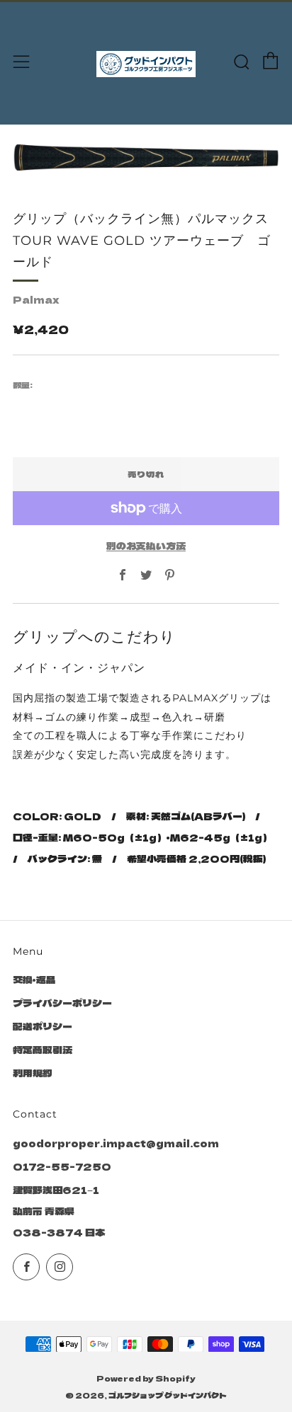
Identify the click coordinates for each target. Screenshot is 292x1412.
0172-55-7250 (62, 1166)
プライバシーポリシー (62, 1003)
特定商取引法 (42, 1050)
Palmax (36, 299)
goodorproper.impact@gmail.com (116, 1143)
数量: (23, 385)
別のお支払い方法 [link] (146, 546)
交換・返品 (34, 979)
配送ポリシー (42, 1026)
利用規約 (32, 1073)
